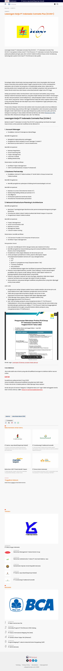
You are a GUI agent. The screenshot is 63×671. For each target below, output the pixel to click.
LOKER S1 (7, 11)
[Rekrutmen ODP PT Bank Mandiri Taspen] (18, 460)
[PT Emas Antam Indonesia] (45, 460)
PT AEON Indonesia (13, 647)
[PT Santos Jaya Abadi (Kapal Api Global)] (18, 436)
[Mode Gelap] (55, 4)
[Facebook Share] (6, 423)
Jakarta (7, 416)
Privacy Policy (26, 665)
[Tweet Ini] (9, 423)
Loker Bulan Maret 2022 (18, 416)
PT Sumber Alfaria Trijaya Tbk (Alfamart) (19, 637)
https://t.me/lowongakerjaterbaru (32, 390)
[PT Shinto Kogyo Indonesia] (31, 529)
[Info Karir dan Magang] (12, 4)
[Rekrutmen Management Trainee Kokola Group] (7, 552)
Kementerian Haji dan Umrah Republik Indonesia (27, 566)
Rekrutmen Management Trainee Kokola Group (27, 552)
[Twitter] (27, 660)
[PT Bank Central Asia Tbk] (31, 605)
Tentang (18, 665)
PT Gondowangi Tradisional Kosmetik (42, 445)
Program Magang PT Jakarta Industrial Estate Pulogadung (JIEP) (26, 642)
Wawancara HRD (50, 113)
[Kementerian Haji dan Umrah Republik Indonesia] (7, 566)
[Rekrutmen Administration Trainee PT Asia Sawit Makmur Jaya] (7, 559)
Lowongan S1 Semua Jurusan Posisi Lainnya (25, 362)
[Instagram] (30, 660)
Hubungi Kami (44, 665)
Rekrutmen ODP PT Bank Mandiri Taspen (16, 469)
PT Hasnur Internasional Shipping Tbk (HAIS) (20, 632)
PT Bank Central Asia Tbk (15, 623)
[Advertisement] (31, 69)
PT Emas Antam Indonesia (39, 469)
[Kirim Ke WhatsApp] (18, 423)
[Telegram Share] (15, 423)
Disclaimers (35, 665)
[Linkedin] (33, 660)
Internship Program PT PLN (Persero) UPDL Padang (22, 628)
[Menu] (6, 4)
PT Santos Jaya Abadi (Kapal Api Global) (25, 1)
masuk (13, 482)
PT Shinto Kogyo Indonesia (12, 547)
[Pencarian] (57, 4)
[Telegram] (36, 660)
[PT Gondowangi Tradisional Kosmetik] (45, 436)
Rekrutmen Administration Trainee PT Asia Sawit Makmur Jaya (31, 559)
